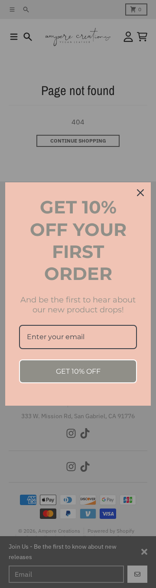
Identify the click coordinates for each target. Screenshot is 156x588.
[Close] (140, 192)
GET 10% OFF (78, 371)
